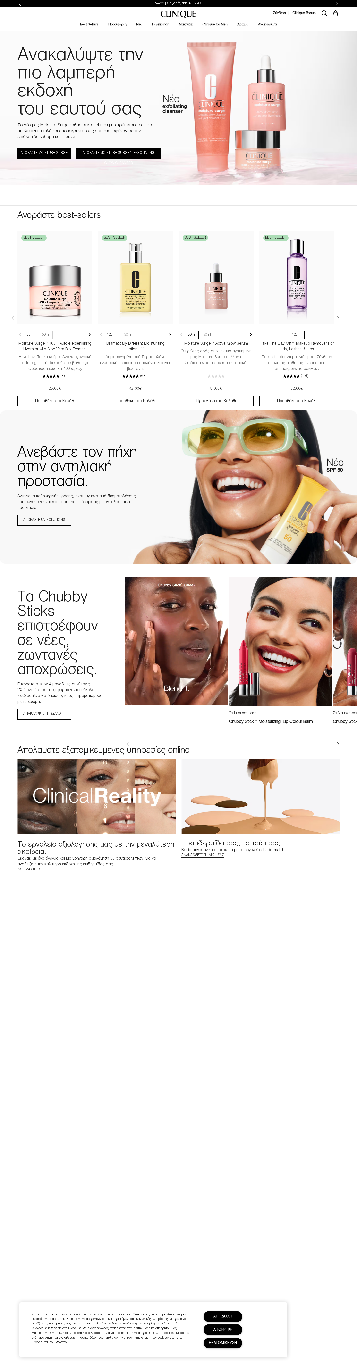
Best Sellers (89, 24)
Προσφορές (117, 24)
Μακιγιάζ (186, 24)
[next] (337, 743)
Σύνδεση (279, 13)
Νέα (139, 24)
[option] (176, 641)
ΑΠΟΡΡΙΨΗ (223, 1329)
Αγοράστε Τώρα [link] (199, 3)
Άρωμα (242, 24)
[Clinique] (178, 14)
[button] (336, 13)
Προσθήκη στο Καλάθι (55, 401)
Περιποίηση (160, 24)
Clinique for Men (215, 24)
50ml (46, 334)
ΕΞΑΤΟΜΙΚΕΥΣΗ (223, 1343)
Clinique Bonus (304, 13)
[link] (54, 277)
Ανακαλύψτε (267, 24)
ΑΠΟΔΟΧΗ (222, 1316)
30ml (30, 334)
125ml (111, 334)
